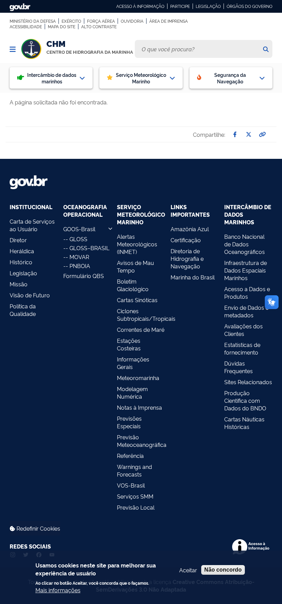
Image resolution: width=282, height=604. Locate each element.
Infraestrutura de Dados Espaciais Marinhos (245, 270)
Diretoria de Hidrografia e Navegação (187, 258)
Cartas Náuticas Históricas (244, 422)
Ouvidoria (132, 21)
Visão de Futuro (30, 295)
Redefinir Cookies (37, 528)
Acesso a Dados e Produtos (247, 292)
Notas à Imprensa (139, 407)
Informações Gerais (133, 362)
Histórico (21, 262)
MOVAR (79, 256)
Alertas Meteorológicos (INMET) (137, 244)
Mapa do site (61, 26)
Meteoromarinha (138, 377)
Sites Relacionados (248, 382)
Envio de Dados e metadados (246, 311)
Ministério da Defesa (33, 21)
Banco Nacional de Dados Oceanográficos (244, 244)
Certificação (186, 240)
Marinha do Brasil (193, 277)
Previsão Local (135, 507)
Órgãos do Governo (249, 6)
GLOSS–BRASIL (89, 248)
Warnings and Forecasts (134, 470)
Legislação (208, 6)
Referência (130, 455)
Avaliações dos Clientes (243, 329)
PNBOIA (79, 265)
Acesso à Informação (140, 6)
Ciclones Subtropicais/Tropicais (141, 314)
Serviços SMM (135, 496)
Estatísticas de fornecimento (242, 348)
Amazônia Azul (190, 229)
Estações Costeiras (129, 344)
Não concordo (223, 570)
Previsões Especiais (129, 422)
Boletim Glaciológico (133, 285)
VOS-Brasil (131, 485)
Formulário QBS (83, 275)
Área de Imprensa (168, 21)
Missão (19, 284)
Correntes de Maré (140, 329)
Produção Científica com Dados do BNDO (245, 400)
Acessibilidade (26, 26)
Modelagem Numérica (132, 392)
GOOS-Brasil (79, 229)
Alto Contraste (99, 26)
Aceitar (188, 570)
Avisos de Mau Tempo (135, 266)
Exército (71, 21)
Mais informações (57, 590)
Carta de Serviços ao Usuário (32, 225)
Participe (180, 6)
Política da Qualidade (23, 309)
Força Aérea (101, 21)
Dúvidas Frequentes (238, 367)
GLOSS (78, 239)
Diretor (18, 240)
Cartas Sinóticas (137, 300)
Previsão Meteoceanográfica (141, 440)
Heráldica (22, 251)
